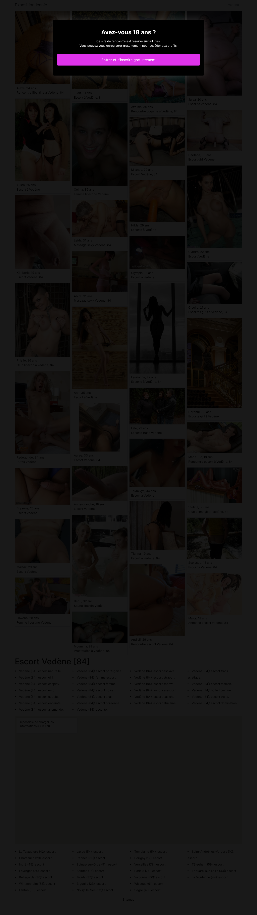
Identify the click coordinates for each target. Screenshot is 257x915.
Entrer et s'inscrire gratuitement (128, 60)
